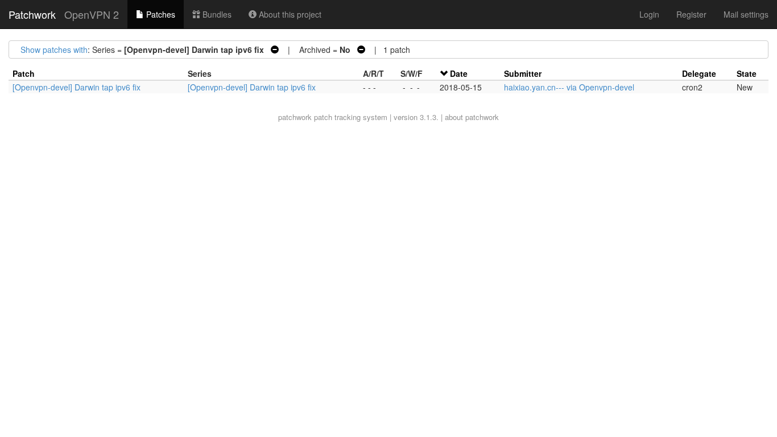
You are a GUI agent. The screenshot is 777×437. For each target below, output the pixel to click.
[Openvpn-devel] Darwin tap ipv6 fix (76, 87)
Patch (24, 73)
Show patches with (54, 49)
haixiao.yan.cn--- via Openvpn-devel (569, 87)
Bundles (216, 14)
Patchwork (32, 14)
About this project (289, 14)
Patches (159, 14)
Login (649, 14)
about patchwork (472, 117)
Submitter (523, 73)
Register (691, 14)
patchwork (295, 117)
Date (459, 73)
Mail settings (746, 14)
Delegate (699, 73)
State (747, 73)
